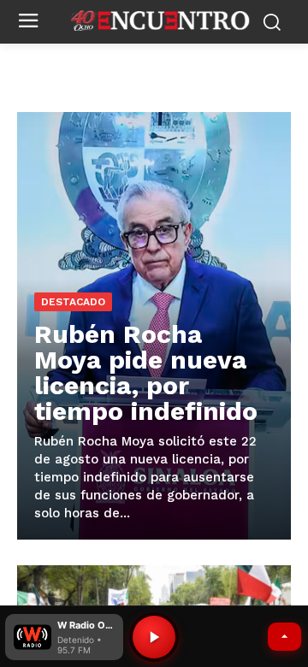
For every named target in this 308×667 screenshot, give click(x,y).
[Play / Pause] (154, 637)
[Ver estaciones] (284, 637)
